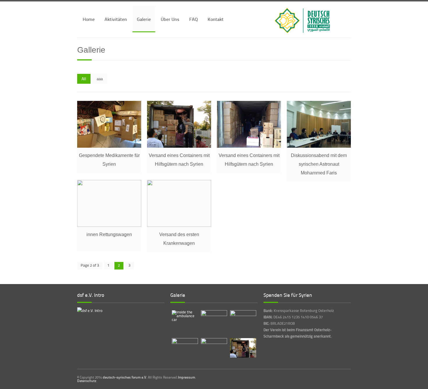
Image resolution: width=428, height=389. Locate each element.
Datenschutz (86, 381)
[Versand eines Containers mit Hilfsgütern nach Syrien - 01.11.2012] (249, 146)
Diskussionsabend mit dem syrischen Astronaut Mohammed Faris (319, 164)
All (84, 78)
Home (89, 19)
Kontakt (216, 19)
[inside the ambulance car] (109, 225)
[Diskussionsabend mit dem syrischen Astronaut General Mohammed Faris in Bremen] (319, 146)
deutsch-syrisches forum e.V (124, 377)
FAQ (193, 19)
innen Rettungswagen (109, 234)
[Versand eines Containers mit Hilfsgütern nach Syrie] (179, 146)
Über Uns (170, 19)
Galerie (144, 19)
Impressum (186, 377)
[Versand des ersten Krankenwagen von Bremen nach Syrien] (179, 225)
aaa (100, 78)
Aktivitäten (116, 19)
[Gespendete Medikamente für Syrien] (109, 146)
